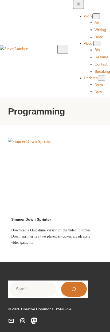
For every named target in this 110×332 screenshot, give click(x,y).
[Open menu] (62, 49)
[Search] (74, 289)
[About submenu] (97, 43)
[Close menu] (78, 4)
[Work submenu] (96, 16)
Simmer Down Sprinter (31, 219)
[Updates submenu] (101, 78)
